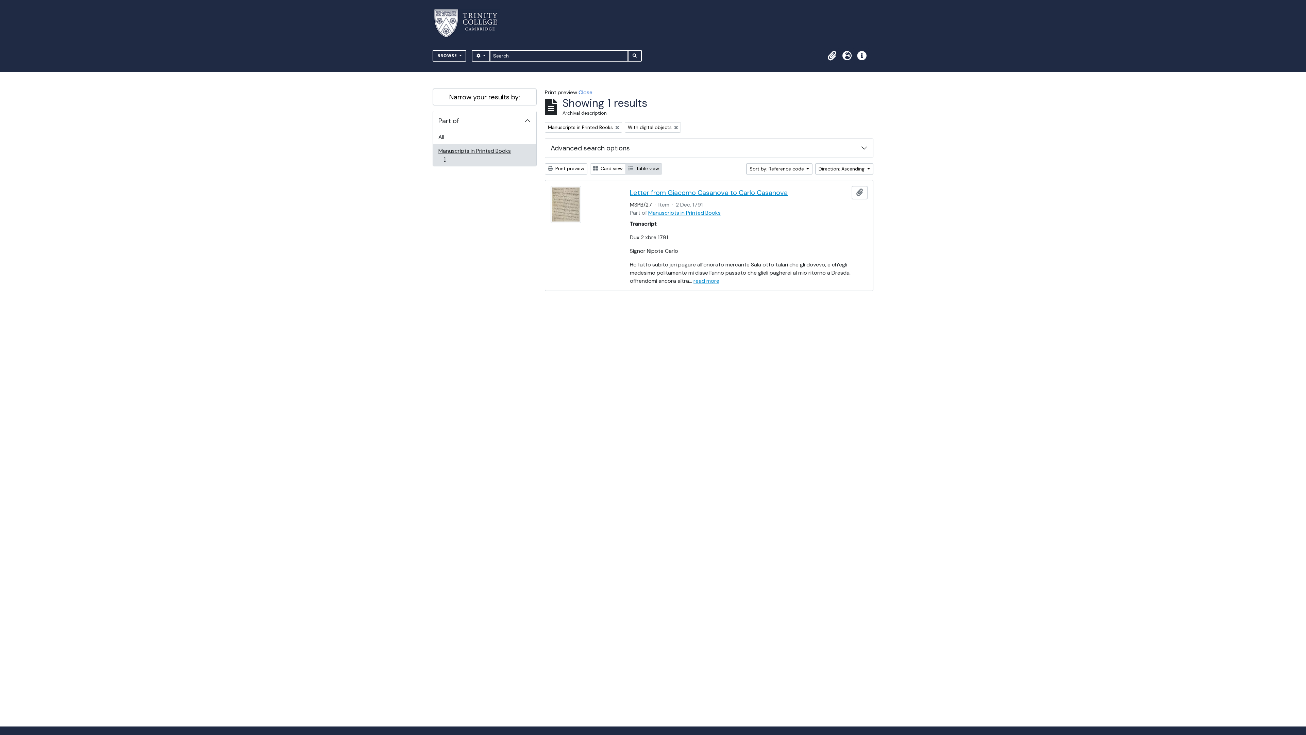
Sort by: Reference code (777, 169)
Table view (647, 168)
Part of (448, 120)
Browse (447, 56)
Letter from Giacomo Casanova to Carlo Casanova (709, 193)
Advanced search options (590, 148)
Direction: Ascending (842, 169)
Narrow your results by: (484, 97)
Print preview (569, 168)
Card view (611, 168)
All (441, 137)
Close (585, 92)
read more (706, 280)
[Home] (470, 23)
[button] (831, 55)
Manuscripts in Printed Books (474, 155)
